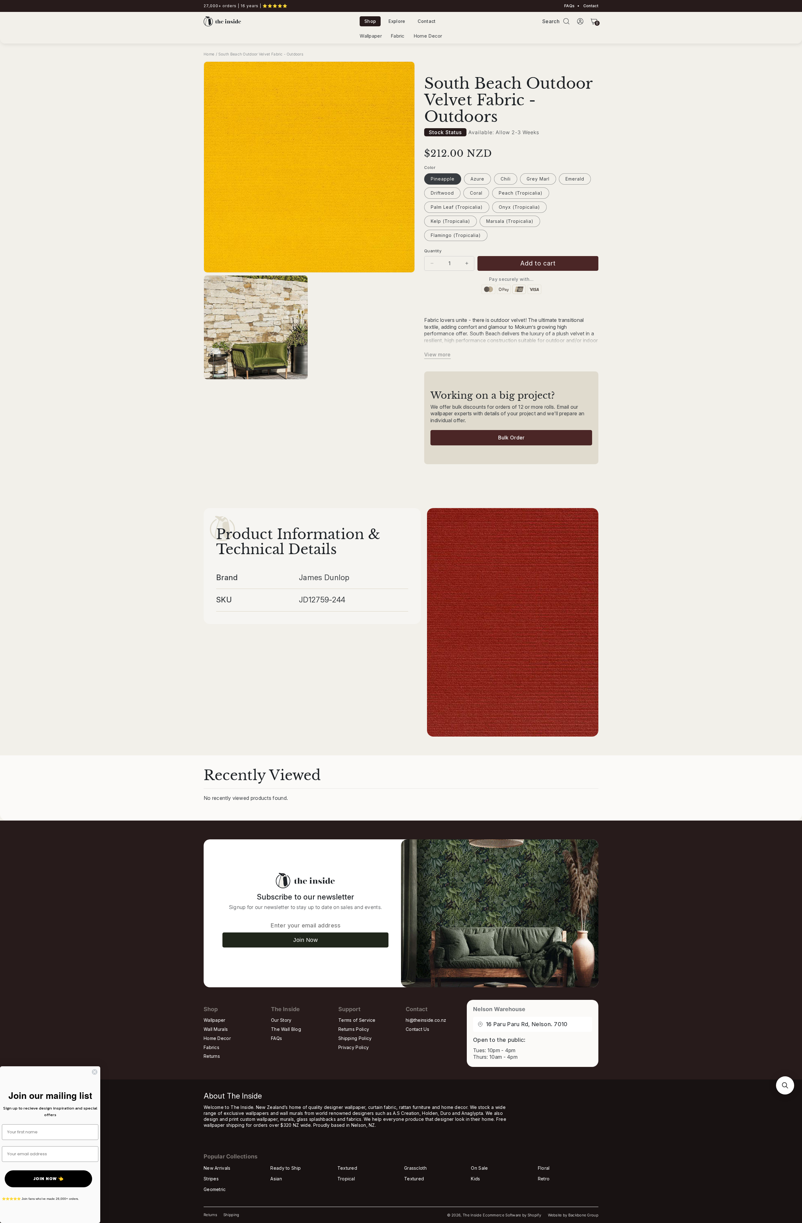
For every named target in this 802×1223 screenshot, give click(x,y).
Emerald (574, 178)
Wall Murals (216, 1029)
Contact (590, 6)
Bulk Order (511, 437)
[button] (566, 21)
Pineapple (443, 178)
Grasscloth (415, 1168)
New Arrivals (217, 1168)
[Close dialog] (94, 1072)
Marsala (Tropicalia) (510, 221)
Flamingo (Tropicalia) (456, 235)
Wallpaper (371, 36)
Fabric (398, 36)
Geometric (215, 1189)
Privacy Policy (353, 1047)
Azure (477, 178)
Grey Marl (538, 178)
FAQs (569, 6)
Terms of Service (357, 1020)
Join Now (305, 940)
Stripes (211, 1178)
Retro (544, 1178)
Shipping (231, 1215)
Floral (544, 1168)
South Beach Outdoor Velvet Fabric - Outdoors (260, 54)
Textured (347, 1168)
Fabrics (211, 1047)
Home (209, 54)
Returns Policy (353, 1029)
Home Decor (428, 36)
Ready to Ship (285, 1168)
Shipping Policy (355, 1038)
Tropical (346, 1178)
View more (437, 354)
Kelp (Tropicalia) (450, 221)
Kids (475, 1178)
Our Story (281, 1020)
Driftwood (442, 193)
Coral (476, 193)
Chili (506, 178)
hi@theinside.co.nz (426, 1020)
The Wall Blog (286, 1029)
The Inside (472, 1215)
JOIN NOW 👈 (48, 1178)
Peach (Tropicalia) (521, 193)
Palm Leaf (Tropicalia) (457, 207)
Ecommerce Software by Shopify (512, 1215)
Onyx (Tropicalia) (519, 207)
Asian (276, 1178)
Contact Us (417, 1029)
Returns (212, 1056)
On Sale (479, 1168)
